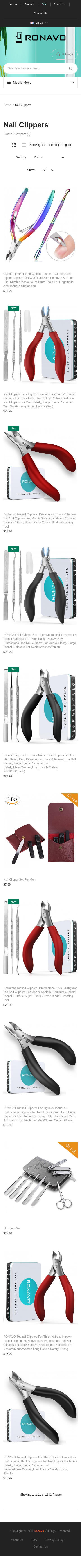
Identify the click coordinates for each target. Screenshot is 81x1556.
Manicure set (12, 1228)
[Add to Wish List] (70, 189)
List (24, 145)
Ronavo (39, 1531)
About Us (17, 1540)
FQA (34, 1540)
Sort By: (21, 157)
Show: (31, 170)
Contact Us (40, 1546)
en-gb (39, 22)
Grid (14, 145)
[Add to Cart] (70, 188)
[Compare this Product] (70, 188)
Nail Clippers (23, 105)
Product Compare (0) (16, 134)
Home (7, 105)
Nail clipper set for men (19, 879)
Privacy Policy (54, 1540)
